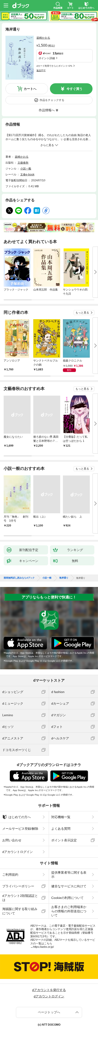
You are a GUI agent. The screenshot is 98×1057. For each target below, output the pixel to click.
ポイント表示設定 (64, 840)
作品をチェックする (52, 100)
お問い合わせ (11, 840)
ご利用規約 (10, 874)
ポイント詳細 (47, 58)
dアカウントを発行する (49, 990)
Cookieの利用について (67, 898)
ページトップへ (49, 1012)
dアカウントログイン (17, 852)
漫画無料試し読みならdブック (19, 578)
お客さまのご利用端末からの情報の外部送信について (68, 911)
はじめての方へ (19, 817)
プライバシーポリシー (18, 886)
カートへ (30, 89)
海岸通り (63, 578)
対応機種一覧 (60, 817)
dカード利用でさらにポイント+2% (54, 66)
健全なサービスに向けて (68, 886)
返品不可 (41, 70)
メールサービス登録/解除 (20, 828)
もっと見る (82, 312)
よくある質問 (60, 828)
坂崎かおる (43, 37)
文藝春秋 (23, 162)
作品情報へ (47, 110)
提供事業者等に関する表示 (68, 874)
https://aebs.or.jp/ (43, 946)
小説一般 (25, 168)
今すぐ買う (75, 89)
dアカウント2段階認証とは (20, 898)
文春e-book (27, 174)
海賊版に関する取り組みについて (19, 911)
